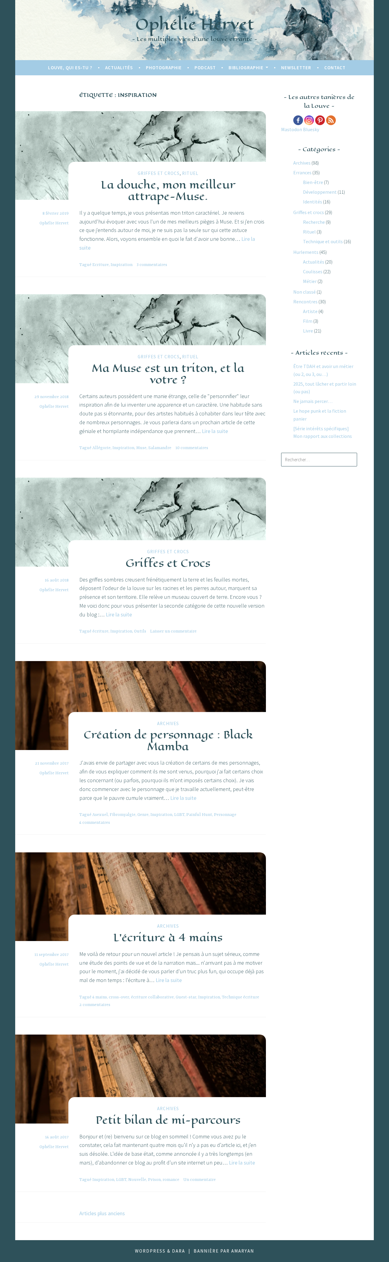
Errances (302, 172)
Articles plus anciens (102, 1213)
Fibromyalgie (123, 814)
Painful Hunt (199, 814)
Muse (141, 447)
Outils (140, 631)
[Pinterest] (320, 120)
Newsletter (296, 67)
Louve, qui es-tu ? (70, 67)
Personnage (225, 814)
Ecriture (100, 264)
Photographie (164, 67)
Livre (308, 331)
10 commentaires (191, 447)
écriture (100, 631)
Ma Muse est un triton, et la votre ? (168, 373)
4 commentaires (94, 822)
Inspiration (122, 264)
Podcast (205, 67)
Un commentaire (199, 1179)
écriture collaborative (152, 997)
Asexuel (100, 814)
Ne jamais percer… (312, 401)
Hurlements (305, 252)
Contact (335, 67)
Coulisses (312, 271)
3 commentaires (151, 264)
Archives (168, 723)
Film (307, 321)
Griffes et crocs (159, 173)
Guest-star (186, 997)
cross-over (119, 997)
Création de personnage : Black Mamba (168, 740)
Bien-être (313, 182)
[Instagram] (309, 120)
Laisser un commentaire (173, 631)
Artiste (310, 311)
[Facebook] (298, 120)
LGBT (179, 814)
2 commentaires (94, 1004)
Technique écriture (240, 997)
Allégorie (101, 447)
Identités (312, 202)
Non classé (304, 292)
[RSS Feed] (331, 120)
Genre (143, 814)
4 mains (99, 997)
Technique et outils (323, 241)
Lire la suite (215, 431)
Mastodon (291, 129)
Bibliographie (246, 67)
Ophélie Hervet (194, 24)
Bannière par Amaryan (224, 1251)
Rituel (190, 173)
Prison (154, 1179)
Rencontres (305, 301)
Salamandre (159, 447)
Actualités (119, 67)
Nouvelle (137, 1179)
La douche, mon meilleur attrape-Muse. (168, 190)
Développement (320, 192)
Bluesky (311, 129)
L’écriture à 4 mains (167, 937)
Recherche (314, 222)
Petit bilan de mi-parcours (167, 1120)
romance (171, 1179)
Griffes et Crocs (168, 563)
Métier (310, 281)
